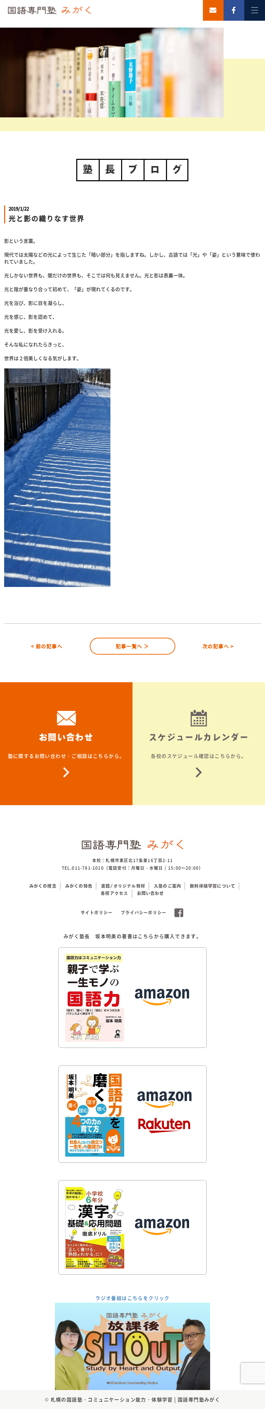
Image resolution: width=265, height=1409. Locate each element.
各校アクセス (114, 893)
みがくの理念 (43, 886)
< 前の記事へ (46, 646)
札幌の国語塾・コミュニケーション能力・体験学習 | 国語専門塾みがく (135, 1399)
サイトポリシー (96, 912)
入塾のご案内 (167, 886)
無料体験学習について (212, 886)
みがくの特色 (78, 886)
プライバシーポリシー (143, 912)
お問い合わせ (150, 893)
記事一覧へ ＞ (132, 646)
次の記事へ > (218, 646)
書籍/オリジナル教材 (123, 886)
